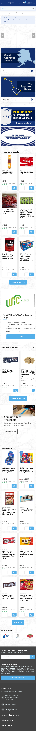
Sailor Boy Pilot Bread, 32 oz (7, 372)
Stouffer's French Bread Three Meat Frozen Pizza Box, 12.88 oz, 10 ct (26, 597)
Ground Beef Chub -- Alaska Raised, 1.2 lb (9, 211)
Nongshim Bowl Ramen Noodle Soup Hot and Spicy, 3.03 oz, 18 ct (26, 257)
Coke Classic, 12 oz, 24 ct (26, 173)
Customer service (18, 678)
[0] (24, 3)
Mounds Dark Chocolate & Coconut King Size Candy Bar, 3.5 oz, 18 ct (9, 554)
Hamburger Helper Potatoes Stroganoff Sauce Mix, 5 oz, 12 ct (9, 511)
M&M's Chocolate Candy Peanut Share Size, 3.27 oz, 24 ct (26, 553)
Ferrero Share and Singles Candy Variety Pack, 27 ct (26, 470)
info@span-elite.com (11, 710)
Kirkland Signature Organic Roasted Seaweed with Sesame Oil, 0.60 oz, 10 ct (26, 214)
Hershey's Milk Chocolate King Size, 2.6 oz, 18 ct (8, 596)
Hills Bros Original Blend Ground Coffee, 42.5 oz (8, 256)
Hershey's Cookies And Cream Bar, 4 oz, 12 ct (26, 510)
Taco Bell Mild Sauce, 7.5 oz (7, 173)
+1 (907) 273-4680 (10, 704)
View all (16, 622)
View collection (17, 282)
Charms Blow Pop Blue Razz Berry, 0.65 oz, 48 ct (8, 470)
